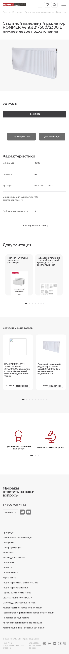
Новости (7, 567)
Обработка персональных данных (35, 645)
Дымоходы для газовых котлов (19, 602)
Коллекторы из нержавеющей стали (22, 607)
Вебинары (8, 552)
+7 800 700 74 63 (14, 504)
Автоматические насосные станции (22, 622)
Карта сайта (9, 577)
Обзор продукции (12, 547)
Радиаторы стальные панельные (39, 12)
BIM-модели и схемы (14, 557)
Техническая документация (17, 537)
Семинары (8, 562)
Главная (6, 12)
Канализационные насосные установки (24, 627)
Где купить (34, 114)
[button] (26, 303)
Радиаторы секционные (15, 587)
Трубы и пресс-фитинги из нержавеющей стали (28, 612)
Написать (10, 512)
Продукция (17, 12)
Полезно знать (10, 572)
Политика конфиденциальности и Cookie (13, 645)
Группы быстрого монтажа (17, 592)
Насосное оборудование (16, 617)
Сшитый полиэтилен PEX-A (17, 597)
